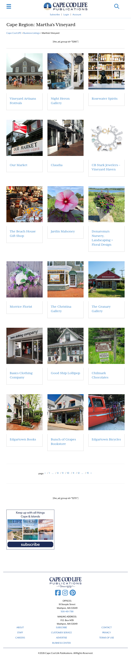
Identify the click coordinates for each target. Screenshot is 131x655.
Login (66, 14)
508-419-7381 (67, 611)
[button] (116, 6)
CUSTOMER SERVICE (61, 632)
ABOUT (20, 627)
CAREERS (20, 637)
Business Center (61, 643)
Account (77, 14)
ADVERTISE (61, 637)
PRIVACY (106, 632)
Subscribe (55, 14)
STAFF (20, 632)
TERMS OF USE (106, 637)
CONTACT (106, 627)
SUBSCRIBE (61, 627)
